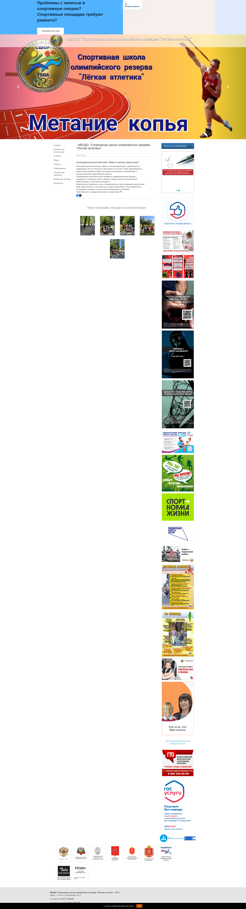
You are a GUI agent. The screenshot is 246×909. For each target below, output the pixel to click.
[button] (18, 86)
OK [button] (139, 906)
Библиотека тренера (62, 179)
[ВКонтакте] (77, 195)
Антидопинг (58, 183)
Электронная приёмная (59, 173)
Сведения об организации (59, 150)
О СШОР (57, 156)
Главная (57, 145)
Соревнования (60, 168)
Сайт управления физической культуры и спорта (177, 742)
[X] (80, 195)
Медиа (56, 160)
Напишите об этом (50, 31)
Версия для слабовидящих (175, 145)
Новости (57, 164)
